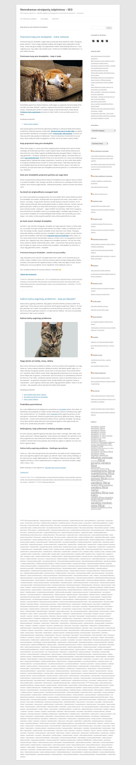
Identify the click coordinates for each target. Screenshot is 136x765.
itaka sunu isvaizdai (62, 616)
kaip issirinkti (64, 620)
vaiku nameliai (55, 640)
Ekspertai (95, 265)
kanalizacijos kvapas (25, 628)
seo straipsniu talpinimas (70, 542)
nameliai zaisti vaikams (104, 647)
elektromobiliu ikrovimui (64, 604)
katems (50, 284)
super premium (66, 606)
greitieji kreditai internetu (75, 589)
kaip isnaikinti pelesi (39, 680)
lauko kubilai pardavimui (100, 556)
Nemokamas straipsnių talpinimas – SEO (46, 9)
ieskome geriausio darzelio (80, 582)
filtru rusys (59, 635)
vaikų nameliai (51, 733)
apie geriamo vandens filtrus (69, 525)
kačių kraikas (38, 632)
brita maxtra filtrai (97, 635)
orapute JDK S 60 (72, 651)
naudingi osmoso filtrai (39, 527)
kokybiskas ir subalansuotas (42, 618)
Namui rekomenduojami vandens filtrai (102, 396)
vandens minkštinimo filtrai (86, 537)
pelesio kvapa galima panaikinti (72, 556)
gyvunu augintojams (32, 709)
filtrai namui (37, 537)
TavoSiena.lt (24, 472)
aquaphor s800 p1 (108, 445)
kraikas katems (39, 635)
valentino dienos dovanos (100, 654)
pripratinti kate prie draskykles (45, 592)
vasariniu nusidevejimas (39, 675)
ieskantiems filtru (58, 625)
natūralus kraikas (37, 730)
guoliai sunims (45, 609)
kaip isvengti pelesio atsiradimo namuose (69, 561)
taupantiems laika (84, 666)
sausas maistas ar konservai (80, 592)
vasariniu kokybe (35, 668)
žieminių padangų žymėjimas (60, 520)
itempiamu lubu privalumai (107, 582)
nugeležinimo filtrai (102, 473)
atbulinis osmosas (102, 457)
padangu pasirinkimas (81, 599)
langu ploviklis (72, 597)
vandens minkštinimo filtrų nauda (41, 539)
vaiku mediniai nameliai (85, 735)
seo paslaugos (98, 480)
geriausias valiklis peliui (93, 570)
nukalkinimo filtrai (101, 475)
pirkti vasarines (50, 671)
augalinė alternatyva (76, 613)
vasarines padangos (96, 509)
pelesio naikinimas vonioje (90, 644)
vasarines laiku (61, 666)
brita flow (49, 637)
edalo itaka (52, 616)
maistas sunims (48, 630)
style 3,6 (43, 637)
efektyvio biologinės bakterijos (72, 628)
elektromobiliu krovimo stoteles (87, 699)
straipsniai (28, 625)
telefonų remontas (31, 558)
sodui (91, 628)
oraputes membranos (85, 651)
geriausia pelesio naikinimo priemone (102, 678)
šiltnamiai (24, 630)
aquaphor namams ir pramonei (106, 544)
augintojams (109, 623)
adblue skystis (111, 580)
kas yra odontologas (85, 635)
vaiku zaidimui (69, 580)
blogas (22, 625)
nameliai (101, 637)
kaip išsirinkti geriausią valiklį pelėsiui (92, 561)
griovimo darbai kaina (33, 654)
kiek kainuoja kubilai (92, 566)
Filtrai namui (97, 301)
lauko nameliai (109, 637)
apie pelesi (76, 678)
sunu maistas (76, 606)
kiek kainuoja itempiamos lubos (42, 585)
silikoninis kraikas (30, 611)
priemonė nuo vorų (85, 558)
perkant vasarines (74, 675)
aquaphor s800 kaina (97, 445)
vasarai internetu (85, 675)
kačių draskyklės (42, 282)
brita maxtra (59, 730)
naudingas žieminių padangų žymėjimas (42, 570)
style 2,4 (37, 637)
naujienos (108, 613)
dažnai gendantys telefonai (107, 566)
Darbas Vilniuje (87, 640)
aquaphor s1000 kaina (97, 448)
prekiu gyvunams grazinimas (48, 604)
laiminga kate (62, 587)
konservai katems (30, 706)
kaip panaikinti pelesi (69, 742)
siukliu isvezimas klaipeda (42, 737)
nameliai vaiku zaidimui (100, 735)
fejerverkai (49, 625)
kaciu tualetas (87, 609)
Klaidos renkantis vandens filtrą (100, 294)
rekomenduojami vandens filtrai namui (31, 535)
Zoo (43, 279)
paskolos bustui (76, 604)
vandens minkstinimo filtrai (101, 504)
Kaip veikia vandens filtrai (98, 101)
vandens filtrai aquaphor (102, 485)
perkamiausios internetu (72, 632)
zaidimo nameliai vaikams (75, 647)
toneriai (42, 649)
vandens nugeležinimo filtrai (101, 507)
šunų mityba (97, 725)
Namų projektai (97, 317)
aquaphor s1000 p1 (109, 448)
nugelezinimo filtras (103, 470)
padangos (110, 479)
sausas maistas (29, 632)
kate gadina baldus (41, 284)
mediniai (68, 733)
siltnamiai (28, 587)
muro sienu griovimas (38, 651)
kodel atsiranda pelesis (27, 580)
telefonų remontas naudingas (63, 563)
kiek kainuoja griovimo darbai (58, 647)
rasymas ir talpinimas (101, 663)
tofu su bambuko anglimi (95, 601)
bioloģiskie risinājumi (80, 580)
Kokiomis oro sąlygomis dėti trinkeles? (102, 342)
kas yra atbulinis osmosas (85, 525)
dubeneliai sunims (55, 609)
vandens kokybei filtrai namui (52, 532)
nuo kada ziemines (70, 578)
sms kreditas (92, 680)
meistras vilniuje (43, 606)
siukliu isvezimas (62, 642)
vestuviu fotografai (25, 651)
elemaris (56, 637)
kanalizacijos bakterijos (39, 628)
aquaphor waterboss (99, 455)
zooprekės (104, 632)
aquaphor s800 (106, 443)
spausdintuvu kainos (109, 649)
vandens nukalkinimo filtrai (97, 539)
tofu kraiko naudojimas (54, 613)
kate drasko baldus (70, 282)
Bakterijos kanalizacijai (100, 194)
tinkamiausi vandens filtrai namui (60, 530)
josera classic (71, 573)
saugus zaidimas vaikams (41, 578)
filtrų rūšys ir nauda (76, 523)
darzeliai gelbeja (55, 582)
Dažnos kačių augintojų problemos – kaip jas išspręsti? (48, 298)
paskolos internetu (109, 587)
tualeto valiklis (98, 649)
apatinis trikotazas (56, 654)
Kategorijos (44, 19)
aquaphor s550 (96, 442)
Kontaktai (55, 19)
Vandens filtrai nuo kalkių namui (100, 206)
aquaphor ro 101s (98, 434)
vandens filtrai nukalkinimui (100, 523)
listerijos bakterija (40, 580)
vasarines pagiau (48, 673)
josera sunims (24, 609)
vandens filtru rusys (26, 549)
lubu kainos (97, 585)
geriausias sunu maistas (60, 630)
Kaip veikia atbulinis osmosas (99, 70)
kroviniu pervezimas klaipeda (68, 737)
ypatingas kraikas (33, 620)
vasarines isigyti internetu (90, 673)
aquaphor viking (97, 453)
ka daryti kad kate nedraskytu (56, 477)
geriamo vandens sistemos (27, 542)
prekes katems (78, 618)
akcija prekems (44, 620)
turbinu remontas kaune (38, 587)
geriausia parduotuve (104, 616)
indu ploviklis (95, 651)
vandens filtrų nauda (47, 537)
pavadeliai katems (56, 618)
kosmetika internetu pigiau (84, 654)
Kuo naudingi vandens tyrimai (100, 366)
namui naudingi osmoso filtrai (102, 525)
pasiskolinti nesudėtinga (96, 587)
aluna (105, 635)
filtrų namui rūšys (61, 535)
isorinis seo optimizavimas (34, 575)
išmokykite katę (105, 604)
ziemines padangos (95, 597)
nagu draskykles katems (60, 284)
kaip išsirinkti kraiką (95, 728)
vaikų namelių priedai (59, 745)
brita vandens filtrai (99, 628)
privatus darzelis (94, 582)
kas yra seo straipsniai (98, 573)
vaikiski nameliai (44, 640)
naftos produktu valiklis (26, 682)
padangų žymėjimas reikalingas (86, 568)
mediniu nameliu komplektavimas (29, 649)
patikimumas (63, 651)
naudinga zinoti (70, 668)
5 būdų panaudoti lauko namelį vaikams (103, 409)
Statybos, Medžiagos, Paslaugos (102, 176)
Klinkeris (95, 337)
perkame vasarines (36, 678)
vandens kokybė (97, 500)
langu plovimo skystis (61, 597)
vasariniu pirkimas (95, 666)
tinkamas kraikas (49, 635)
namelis (76, 735)
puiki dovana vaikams (110, 561)
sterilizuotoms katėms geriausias (77, 566)
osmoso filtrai (99, 478)
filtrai (101, 460)
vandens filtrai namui (99, 488)
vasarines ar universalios (87, 663)
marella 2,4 (23, 637)
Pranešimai (38, 279)
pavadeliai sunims (67, 618)
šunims (30, 613)
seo (92, 480)
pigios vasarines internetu (105, 673)
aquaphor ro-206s (26, 554)
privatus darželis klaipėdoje (46, 659)
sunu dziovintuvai (66, 609)
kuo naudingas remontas (61, 570)
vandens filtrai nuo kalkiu (102, 494)
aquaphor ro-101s (48, 549)
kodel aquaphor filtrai (36, 551)
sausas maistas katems (98, 609)
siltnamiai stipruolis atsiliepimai (85, 578)
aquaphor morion (98, 432)
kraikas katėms (48, 632)
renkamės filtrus (64, 623)
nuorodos (22, 616)
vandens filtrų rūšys (72, 535)
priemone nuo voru (87, 556)
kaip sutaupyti (80, 616)
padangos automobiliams (75, 661)
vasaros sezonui (63, 675)
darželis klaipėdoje (101, 656)
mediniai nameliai (84, 637)
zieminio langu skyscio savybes (55, 580)
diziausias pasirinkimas (62, 671)
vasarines (53, 666)
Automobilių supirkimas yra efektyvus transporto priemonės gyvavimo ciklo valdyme (102, 158)
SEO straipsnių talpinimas (28, 19)
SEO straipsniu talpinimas (101, 151)
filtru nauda (75, 625)
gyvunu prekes (71, 587)
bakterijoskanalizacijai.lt (39, 656)
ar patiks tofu (66, 613)
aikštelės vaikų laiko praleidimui (45, 563)
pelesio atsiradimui (85, 678)
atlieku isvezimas (61, 661)
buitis (91, 575)
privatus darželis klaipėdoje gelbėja (84, 656)
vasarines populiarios (59, 668)
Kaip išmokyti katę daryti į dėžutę (35, 395)
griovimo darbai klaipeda (49, 642)
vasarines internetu (32, 666)
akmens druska (47, 682)
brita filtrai (94, 461)
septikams (90, 649)
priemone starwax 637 (100, 642)
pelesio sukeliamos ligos (53, 680)
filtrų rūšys (37, 523)
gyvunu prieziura (104, 611)
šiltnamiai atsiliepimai (26, 623)
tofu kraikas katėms (72, 637)
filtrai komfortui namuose (102, 527)
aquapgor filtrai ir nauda (70, 547)
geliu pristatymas (45, 654)
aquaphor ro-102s (59, 549)
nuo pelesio (95, 659)
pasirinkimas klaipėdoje (43, 754)
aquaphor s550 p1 (95, 443)
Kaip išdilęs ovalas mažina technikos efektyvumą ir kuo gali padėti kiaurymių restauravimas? (103, 166)
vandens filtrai (100, 483)
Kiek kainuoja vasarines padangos (48, 601)
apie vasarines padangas (50, 678)
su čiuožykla (71, 640)
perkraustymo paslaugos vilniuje (29, 606)
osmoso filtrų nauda (33, 525)
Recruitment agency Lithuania (101, 640)
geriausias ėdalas (100, 623)
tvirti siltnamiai (89, 620)
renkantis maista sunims (78, 682)
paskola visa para (66, 680)
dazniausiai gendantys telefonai (96, 563)
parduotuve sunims (103, 661)
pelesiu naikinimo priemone (32, 647)
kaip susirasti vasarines (108, 675)
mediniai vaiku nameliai (89, 647)
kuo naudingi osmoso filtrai (53, 527)
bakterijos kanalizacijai (26, 578)
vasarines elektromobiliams (28, 671)
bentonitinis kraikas (42, 611)
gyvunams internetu (91, 616)
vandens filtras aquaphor (102, 497)
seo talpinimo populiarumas (56, 663)
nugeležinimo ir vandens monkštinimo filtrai (76, 539)
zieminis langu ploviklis (47, 597)
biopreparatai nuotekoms (86, 642)
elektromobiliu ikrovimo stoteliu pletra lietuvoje (48, 568)
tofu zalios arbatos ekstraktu (39, 699)
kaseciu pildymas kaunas (67, 649)
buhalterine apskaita (27, 582)
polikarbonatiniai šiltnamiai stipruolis (105, 578)
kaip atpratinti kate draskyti (56, 282)
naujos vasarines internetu (62, 673)
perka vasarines (92, 668)
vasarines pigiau (24, 668)
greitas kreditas (47, 589)
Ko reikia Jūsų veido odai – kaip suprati (102, 113)
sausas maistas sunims (62, 611)
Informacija (30, 279)
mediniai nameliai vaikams (48, 661)
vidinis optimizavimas (82, 587)
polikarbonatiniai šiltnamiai (76, 620)
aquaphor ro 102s (98, 437)
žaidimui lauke (35, 640)
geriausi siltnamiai (54, 620)
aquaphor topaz (97, 450)
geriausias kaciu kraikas (79, 563)
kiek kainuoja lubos (87, 585)
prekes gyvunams (94, 611)
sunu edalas (84, 606)
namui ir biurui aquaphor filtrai (94, 549)
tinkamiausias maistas (76, 623)
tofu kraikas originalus (33, 604)
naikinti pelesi (45, 647)
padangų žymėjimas (45, 520)
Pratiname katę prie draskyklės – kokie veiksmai (44, 36)
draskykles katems (65, 279)
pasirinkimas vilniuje (66, 582)
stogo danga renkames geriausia (67, 644)
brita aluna (111, 635)
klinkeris (79, 644)
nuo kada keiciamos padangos (40, 599)
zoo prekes (63, 637)
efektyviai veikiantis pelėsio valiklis (33, 573)
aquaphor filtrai (98, 428)
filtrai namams (32, 530)
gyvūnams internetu (58, 632)
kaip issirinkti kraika (74, 630)
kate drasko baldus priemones (63, 480)
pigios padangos (83, 594)
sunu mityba (72, 616)
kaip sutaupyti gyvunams (81, 611)
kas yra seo (41, 558)
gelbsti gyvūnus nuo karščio (88, 630)
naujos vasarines (106, 666)
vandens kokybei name (100, 532)
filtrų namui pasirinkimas (86, 527)
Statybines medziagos (99, 373)
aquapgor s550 (70, 549)
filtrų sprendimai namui (97, 530)
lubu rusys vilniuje (106, 585)
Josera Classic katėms (31, 124)
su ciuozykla (63, 640)
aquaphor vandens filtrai (102, 451)
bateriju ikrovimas (53, 651)
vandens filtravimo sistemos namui (80, 530)
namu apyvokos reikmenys (81, 575)
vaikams (96, 575)
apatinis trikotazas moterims (48, 752)
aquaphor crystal (98, 426)
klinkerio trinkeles (73, 642)
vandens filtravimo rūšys (76, 520)
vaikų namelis (94, 637)
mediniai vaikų (76, 733)
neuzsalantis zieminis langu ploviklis (30, 597)
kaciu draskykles (32, 282)
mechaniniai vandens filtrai (100, 469)
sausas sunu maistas (98, 618)
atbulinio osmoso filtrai (46, 525)
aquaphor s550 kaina (108, 442)
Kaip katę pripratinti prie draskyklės (36, 397)
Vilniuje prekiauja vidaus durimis (100, 378)
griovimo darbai (95, 467)
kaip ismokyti (23, 620)
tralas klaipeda (37, 642)
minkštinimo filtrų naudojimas (49, 523)
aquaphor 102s (101, 554)
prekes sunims (87, 618)
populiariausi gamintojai (65, 678)
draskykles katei (55, 279)
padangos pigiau (106, 597)
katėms (36, 613)
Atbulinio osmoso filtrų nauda (100, 310)
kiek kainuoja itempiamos (74, 585)
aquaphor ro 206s (96, 439)
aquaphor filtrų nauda (46, 547)
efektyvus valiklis (51, 644)
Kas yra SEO (96, 391)
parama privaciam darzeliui (41, 582)
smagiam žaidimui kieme (28, 563)
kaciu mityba (96, 604)
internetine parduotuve (26, 618)
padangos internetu (47, 594)
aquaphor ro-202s (88, 551)
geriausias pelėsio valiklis (34, 561)
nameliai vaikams (25, 640)
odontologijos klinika (55, 606)
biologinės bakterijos (104, 625)
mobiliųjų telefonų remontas (59, 566)
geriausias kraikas (85, 632)
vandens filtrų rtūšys (86, 532)
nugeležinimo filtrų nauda (102, 537)
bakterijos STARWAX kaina (38, 644)
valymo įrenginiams (80, 649)
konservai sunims (77, 609)
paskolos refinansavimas (101, 589)
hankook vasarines (81, 668)
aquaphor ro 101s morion (101, 435)
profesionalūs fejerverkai (27, 635)
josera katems (108, 606)
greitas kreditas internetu (60, 589)
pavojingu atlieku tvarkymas (44, 749)
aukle (101, 659)
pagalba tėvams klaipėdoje (66, 656)
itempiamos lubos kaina (58, 585)
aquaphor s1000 (97, 446)
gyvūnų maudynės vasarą (104, 630)
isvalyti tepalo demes (95, 592)
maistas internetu (88, 623)
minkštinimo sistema (64, 523)
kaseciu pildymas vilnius (52, 649)
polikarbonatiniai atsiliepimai (103, 620)
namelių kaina (85, 733)
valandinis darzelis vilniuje (96, 606)
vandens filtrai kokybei (44, 530)
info (71, 611)
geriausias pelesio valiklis (83, 573)
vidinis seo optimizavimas (50, 575)
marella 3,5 (31, 637)
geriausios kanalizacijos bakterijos (96, 580)
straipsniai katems (52, 587)
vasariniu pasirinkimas (104, 668)
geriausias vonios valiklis (27, 568)
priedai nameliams (40, 733)
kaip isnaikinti (102, 644)
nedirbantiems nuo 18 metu (80, 680)
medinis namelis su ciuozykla (63, 592)
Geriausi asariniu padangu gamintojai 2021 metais (73, 601)
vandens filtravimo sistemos (101, 499)
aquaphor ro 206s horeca (98, 440)
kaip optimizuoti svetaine (65, 575)
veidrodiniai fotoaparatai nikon (61, 682)
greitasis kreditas (36, 589)
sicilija (110, 680)
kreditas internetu (88, 589)
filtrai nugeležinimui (90, 520)
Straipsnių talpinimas (26, 286)
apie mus (101, 613)
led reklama (37, 623)
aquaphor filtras (98, 430)
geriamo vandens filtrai (101, 464)
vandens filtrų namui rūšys (35, 532)
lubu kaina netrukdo (26, 585)
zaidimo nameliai (25, 745)
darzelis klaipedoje (52, 656)
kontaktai (95, 613)
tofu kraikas (52, 611)
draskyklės (62, 409)
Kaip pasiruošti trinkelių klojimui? (100, 270)
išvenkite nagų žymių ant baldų (55, 468)
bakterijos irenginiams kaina (68, 740)
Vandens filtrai (97, 201)
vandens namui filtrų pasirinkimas (70, 532)
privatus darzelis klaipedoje (32, 661)
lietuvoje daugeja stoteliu (69, 568)
